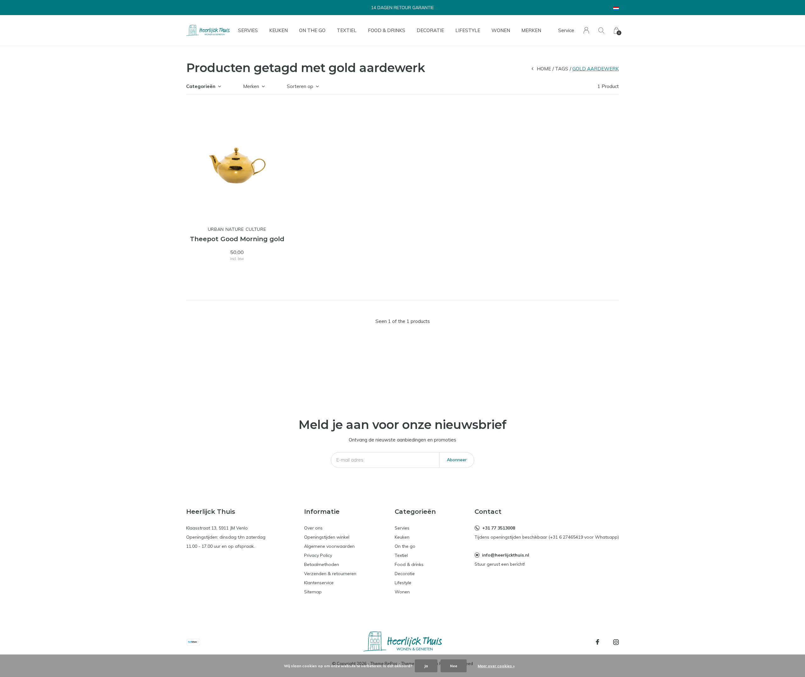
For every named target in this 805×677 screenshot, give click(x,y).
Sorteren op (300, 86)
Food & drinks (386, 30)
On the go (312, 30)
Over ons (313, 528)
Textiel (347, 30)
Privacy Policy (318, 555)
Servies (248, 30)
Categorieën (200, 86)
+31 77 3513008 (498, 528)
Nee (453, 665)
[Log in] (586, 30)
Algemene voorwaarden (329, 546)
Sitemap (313, 592)
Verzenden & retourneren (330, 573)
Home (544, 69)
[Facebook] (597, 642)
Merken (531, 30)
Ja (426, 665)
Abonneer (457, 460)
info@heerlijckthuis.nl (505, 555)
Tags (561, 69)
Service (566, 30)
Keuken (278, 30)
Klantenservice (319, 582)
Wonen (500, 30)
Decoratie (430, 30)
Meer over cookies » (496, 665)
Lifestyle (467, 30)
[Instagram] (616, 642)
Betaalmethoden (321, 564)
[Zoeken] (601, 30)
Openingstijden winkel (326, 537)
